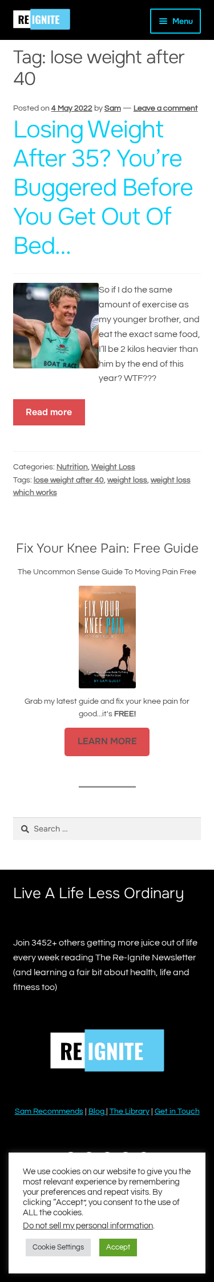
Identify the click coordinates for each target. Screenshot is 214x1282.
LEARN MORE (107, 741)
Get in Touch (177, 1111)
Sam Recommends (49, 1111)
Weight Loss (113, 467)
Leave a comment (166, 108)
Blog (97, 1111)
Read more (49, 412)
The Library (130, 1111)
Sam (112, 108)
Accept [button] (118, 1247)
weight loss (127, 480)
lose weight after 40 (69, 480)
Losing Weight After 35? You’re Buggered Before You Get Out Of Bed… (103, 187)
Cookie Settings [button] (58, 1247)
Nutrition (72, 467)
